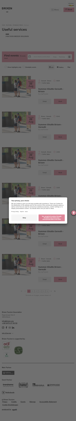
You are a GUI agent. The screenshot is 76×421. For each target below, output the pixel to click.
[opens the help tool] (73, 213)
